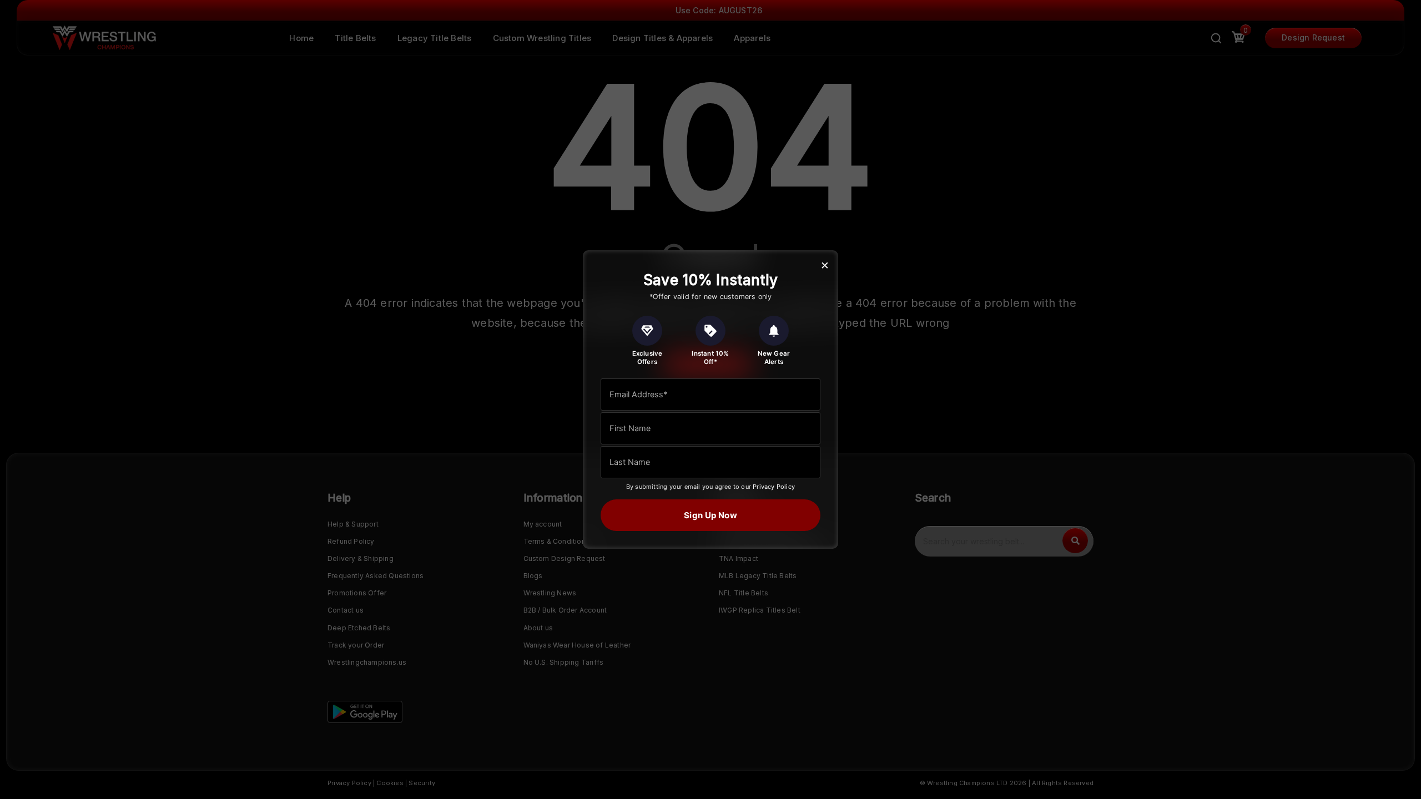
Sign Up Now (710, 515)
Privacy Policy (774, 486)
